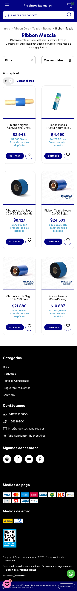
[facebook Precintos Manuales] (18, 459)
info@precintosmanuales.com (26, 428)
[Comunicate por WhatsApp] (71, 574)
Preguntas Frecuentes (16, 388)
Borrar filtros (25, 81)
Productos (9, 373)
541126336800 (18, 414)
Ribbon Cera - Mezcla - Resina (32, 28)
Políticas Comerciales (16, 380)
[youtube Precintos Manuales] (29, 459)
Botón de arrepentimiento (21, 569)
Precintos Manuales (38, 5)
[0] (69, 6)
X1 (6, 81)
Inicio (7, 28)
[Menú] (7, 5)
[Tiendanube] (14, 576)
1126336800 (16, 421)
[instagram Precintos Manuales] (7, 459)
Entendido (66, 586)
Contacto (9, 395)
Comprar (15, 156)
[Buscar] (69, 15)
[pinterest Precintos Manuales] (40, 459)
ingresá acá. (65, 566)
